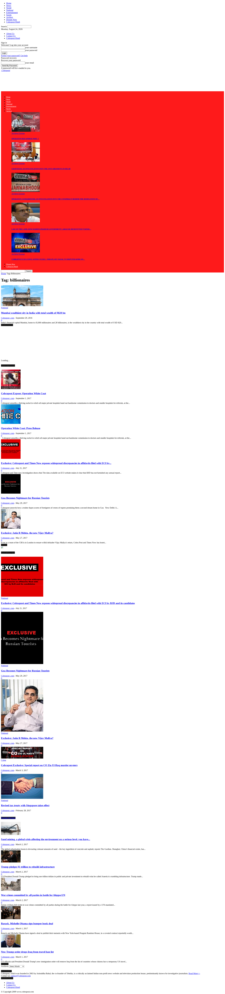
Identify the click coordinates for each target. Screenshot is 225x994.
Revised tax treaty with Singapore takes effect (25, 805)
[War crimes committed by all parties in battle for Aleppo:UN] (11, 890)
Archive (9, 17)
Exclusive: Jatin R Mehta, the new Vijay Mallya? (27, 533)
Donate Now (11, 20)
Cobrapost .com (7, 318)
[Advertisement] (48, 81)
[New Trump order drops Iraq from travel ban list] (11, 947)
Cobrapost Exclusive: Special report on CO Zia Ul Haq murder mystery (39, 765)
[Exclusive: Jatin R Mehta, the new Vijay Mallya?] (11, 528)
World (8, 8)
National (9, 10)
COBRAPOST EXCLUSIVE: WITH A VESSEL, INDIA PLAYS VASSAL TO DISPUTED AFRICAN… (48, 259)
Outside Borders (8, 818)
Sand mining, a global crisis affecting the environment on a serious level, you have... (45, 839)
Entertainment (12, 12)
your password (31, 50)
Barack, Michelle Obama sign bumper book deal (27, 923)
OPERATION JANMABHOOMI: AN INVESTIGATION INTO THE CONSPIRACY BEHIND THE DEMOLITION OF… (55, 199)
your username (31, 47)
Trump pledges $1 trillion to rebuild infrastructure (28, 866)
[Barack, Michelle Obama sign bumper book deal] (11, 918)
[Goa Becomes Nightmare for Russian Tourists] (11, 493)
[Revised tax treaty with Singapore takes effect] (22, 798)
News (8, 5)
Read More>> (194, 973)
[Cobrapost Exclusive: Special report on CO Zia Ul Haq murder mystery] (22, 758)
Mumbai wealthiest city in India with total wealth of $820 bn (33, 312)
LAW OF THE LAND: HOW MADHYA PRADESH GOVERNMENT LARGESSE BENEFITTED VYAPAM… (51, 229)
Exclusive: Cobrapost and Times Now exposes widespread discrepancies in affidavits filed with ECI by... (56, 463)
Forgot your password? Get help (14, 55)
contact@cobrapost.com (21, 976)
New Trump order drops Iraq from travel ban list (27, 951)
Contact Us (10, 36)
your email (29, 63)
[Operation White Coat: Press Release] (11, 423)
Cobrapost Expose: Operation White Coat (23, 393)
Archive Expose (18, 133)
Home (8, 3)
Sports (8, 15)
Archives (4, 966)
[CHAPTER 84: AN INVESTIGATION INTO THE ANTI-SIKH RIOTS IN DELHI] (25, 161)
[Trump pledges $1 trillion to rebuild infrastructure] (11, 862)
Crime (3, 760)
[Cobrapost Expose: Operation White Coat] (11, 388)
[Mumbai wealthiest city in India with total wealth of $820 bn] (22, 305)
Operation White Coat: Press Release (20, 428)
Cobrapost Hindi (13, 22)
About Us (10, 33)
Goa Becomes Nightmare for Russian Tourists (25, 498)
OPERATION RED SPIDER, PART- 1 (25, 139)
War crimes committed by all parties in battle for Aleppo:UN (33, 895)
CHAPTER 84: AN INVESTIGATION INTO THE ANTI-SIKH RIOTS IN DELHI (40, 169)
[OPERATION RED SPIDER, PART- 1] (25, 131)
